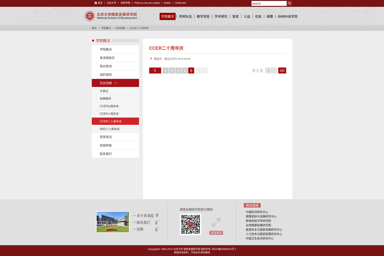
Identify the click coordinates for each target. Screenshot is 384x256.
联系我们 (106, 153)
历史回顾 (120, 28)
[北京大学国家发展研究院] (111, 16)
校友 (258, 16)
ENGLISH (180, 2)
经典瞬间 (105, 98)
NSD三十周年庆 (110, 129)
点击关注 (216, 233)
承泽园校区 (107, 57)
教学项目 (203, 16)
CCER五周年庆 (109, 106)
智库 (235, 16)
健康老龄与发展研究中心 (261, 216)
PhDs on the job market (147, 2)
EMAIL (167, 2)
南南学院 (125, 2)
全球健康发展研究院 (258, 225)
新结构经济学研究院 (258, 221)
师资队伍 (185, 16)
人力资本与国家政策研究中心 (264, 234)
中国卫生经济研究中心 (260, 238)
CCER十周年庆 (109, 114)
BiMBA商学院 (288, 16)
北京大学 (111, 2)
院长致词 (106, 66)
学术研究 (221, 16)
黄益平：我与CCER (165, 58)
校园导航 (106, 145)
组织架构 (106, 74)
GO (282, 70)
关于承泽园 (145, 215)
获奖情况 (106, 137)
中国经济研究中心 (257, 212)
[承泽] (113, 222)
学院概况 (167, 16)
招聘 (140, 229)
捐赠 (270, 16)
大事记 (104, 91)
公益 (247, 16)
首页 (100, 2)
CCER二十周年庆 (111, 121)
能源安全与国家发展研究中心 (264, 229)
